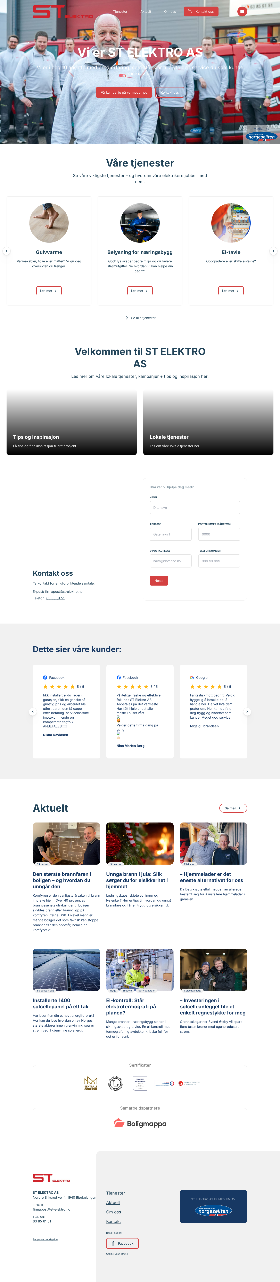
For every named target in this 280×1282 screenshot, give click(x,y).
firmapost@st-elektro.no (64, 591)
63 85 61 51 (55, 598)
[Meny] (242, 11)
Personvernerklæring (45, 1239)
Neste (159, 581)
